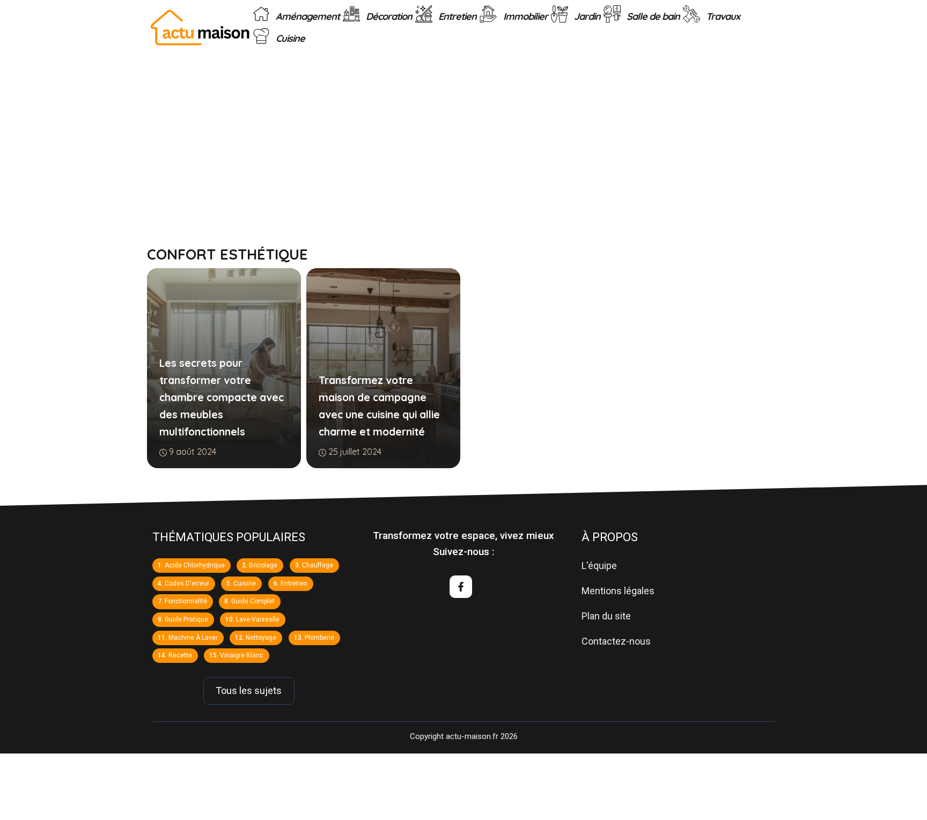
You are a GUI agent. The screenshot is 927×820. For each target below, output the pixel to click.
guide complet (253, 601)
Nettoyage (261, 637)
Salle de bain (652, 16)
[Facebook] (461, 586)
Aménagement (307, 16)
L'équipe (599, 565)
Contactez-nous (616, 640)
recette (180, 655)
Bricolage (263, 565)
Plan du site (606, 615)
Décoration (388, 16)
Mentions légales (618, 590)
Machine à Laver (193, 637)
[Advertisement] (463, 136)
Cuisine (289, 39)
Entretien (456, 16)
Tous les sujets (249, 690)
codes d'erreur (187, 583)
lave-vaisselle (257, 619)
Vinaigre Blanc (241, 655)
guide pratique (186, 619)
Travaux (722, 16)
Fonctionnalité (186, 601)
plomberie (319, 637)
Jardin (586, 16)
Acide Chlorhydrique (195, 565)
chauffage (317, 565)
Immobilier (524, 16)
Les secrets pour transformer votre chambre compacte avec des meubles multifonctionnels (221, 397)
